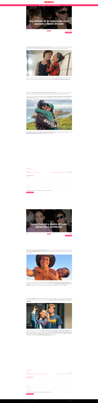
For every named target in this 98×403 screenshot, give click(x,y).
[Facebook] (66, 32)
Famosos (49, 30)
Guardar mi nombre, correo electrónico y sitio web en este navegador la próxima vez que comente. (39, 190)
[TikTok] (68, 401)
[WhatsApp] (71, 32)
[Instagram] (66, 401)
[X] (67, 32)
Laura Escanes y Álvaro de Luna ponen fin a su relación (33, 172)
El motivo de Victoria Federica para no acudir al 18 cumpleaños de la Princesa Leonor (61, 172)
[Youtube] (71, 401)
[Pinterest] (69, 32)
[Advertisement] (49, 40)
